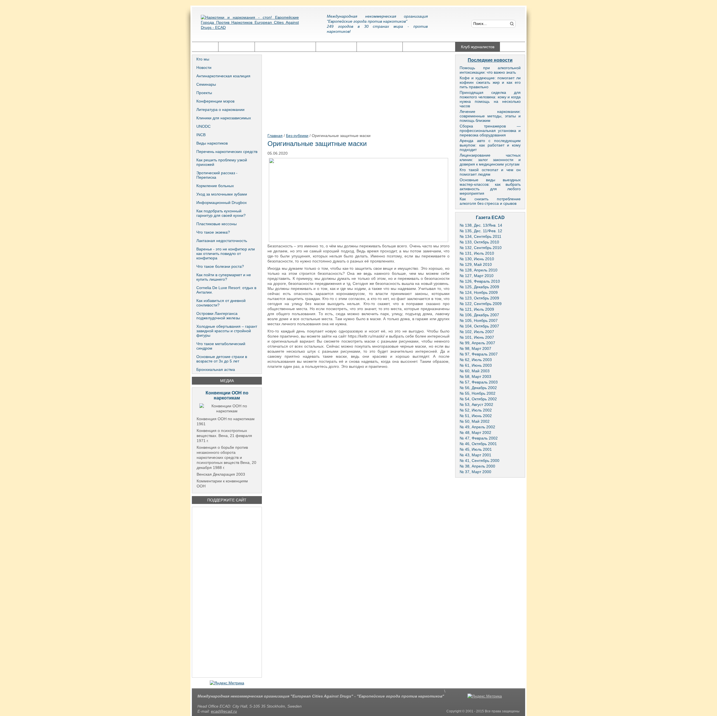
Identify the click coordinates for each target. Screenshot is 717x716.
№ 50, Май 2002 (475, 421)
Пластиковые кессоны (216, 224)
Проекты (204, 92)
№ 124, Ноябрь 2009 (479, 292)
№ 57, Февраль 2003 (479, 382)
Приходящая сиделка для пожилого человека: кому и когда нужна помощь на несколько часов (490, 99)
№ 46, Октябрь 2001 (478, 443)
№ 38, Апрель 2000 (477, 466)
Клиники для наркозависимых (223, 118)
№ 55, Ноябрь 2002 (477, 393)
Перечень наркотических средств (226, 151)
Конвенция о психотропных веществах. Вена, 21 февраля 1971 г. (224, 435)
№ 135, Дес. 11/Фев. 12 (481, 231)
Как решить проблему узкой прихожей (221, 162)
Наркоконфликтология (429, 47)
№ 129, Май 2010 (476, 264)
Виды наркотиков (212, 143)
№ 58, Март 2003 (475, 376)
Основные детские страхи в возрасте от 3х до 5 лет (221, 358)
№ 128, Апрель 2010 (478, 270)
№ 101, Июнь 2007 (477, 337)
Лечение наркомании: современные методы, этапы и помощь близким (490, 116)
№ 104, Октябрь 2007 (479, 326)
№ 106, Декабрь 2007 (479, 315)
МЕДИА (227, 380)
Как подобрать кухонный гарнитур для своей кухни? (221, 213)
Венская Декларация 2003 (221, 474)
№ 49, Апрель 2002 (477, 427)
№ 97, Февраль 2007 (479, 354)
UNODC (203, 126)
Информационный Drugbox (221, 202)
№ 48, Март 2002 (475, 432)
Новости (203, 67)
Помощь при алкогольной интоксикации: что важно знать (490, 70)
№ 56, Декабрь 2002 (478, 387)
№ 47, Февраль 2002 (479, 438)
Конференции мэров (215, 101)
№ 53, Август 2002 (476, 404)
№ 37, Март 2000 (475, 471)
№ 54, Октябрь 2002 (478, 399)
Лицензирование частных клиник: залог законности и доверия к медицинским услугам (490, 159)
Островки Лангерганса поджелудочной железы (218, 315)
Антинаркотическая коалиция (223, 76)
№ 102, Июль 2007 (477, 331)
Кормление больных (215, 185)
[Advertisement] (226, 592)
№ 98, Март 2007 (475, 348)
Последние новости (490, 60)
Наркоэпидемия (336, 47)
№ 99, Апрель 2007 (477, 343)
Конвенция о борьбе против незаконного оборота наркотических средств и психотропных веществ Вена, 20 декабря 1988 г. (226, 457)
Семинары (206, 84)
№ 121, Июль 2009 (477, 309)
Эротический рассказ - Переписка (217, 175)
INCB (201, 134)
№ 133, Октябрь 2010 (479, 242)
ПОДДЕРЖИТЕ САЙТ (226, 500)
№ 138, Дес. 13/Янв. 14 (481, 225)
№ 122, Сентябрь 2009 (481, 303)
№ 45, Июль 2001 (476, 449)
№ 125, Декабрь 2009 (479, 287)
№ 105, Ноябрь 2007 (479, 320)
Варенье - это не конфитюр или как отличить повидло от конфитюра (225, 253)
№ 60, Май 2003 (475, 371)
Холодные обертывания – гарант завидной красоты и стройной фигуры (226, 331)
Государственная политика (285, 47)
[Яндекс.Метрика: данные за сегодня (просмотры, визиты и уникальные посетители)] (227, 682)
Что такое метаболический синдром (220, 345)
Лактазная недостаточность (221, 240)
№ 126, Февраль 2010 (480, 281)
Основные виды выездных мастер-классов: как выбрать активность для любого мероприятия (490, 187)
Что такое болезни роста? (220, 266)
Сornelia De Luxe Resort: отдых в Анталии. (226, 289)
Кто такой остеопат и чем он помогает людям (490, 172)
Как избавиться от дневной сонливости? (221, 302)
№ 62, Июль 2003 (476, 359)
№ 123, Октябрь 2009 (479, 298)
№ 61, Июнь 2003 (476, 365)
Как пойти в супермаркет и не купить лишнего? (223, 277)
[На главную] (250, 26)
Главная (205, 47)
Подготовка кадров (379, 47)
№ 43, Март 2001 (475, 455)
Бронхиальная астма (215, 369)
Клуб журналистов (477, 47)
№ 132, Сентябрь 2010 (481, 247)
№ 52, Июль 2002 (476, 410)
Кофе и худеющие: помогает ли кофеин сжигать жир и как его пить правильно (490, 82)
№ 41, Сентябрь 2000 (479, 460)
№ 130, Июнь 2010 (477, 259)
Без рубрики (297, 135)
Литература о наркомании (220, 109)
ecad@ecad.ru (224, 711)
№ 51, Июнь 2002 (476, 415)
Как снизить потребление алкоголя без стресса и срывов (490, 201)
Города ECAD (236, 47)
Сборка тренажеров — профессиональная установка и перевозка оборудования (490, 130)
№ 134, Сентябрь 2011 (480, 236)
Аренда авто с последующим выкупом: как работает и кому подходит (490, 145)
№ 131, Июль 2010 (477, 253)
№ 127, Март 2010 (476, 275)
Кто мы (202, 59)
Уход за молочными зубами (221, 194)
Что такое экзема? (213, 232)
